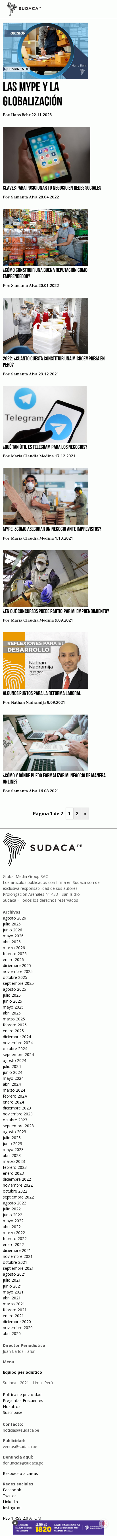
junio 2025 (12, 1001)
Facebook (12, 1489)
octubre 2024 (15, 1048)
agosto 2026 (14, 918)
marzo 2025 (14, 1019)
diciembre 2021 (17, 1250)
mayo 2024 (13, 1078)
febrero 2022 (15, 1238)
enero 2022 (13, 1244)
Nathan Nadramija (28, 702)
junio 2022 (12, 1214)
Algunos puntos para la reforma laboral (42, 693)
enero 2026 (13, 959)
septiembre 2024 (18, 1054)
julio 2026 (12, 924)
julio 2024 (12, 1066)
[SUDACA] (24, 10)
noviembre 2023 (18, 1114)
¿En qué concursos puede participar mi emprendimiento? (56, 612)
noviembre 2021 (18, 1256)
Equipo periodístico (22, 1372)
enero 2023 (13, 1173)
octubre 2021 (15, 1262)
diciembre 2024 (17, 1036)
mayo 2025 (13, 1007)
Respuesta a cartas (20, 1473)
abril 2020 (12, 1333)
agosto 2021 (14, 1274)
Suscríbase (12, 1412)
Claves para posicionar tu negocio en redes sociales (52, 188)
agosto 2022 (14, 1203)
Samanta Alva (24, 197)
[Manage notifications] (103, 1523)
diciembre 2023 (17, 1108)
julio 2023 (12, 1137)
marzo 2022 (14, 1232)
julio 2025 (12, 995)
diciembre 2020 (17, 1321)
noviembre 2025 (18, 971)
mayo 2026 (13, 935)
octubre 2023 (15, 1119)
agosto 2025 (14, 989)
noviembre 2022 (18, 1185)
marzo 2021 (14, 1303)
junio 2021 (12, 1286)
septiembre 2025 (18, 983)
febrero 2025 (15, 1024)
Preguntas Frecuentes (23, 1400)
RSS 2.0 (21, 1518)
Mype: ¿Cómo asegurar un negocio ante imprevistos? (52, 529)
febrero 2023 (15, 1167)
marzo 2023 (14, 1161)
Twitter (9, 1495)
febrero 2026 (15, 953)
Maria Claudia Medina (32, 456)
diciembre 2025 (17, 965)
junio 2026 (12, 930)
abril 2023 (12, 1155)
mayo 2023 (13, 1149)
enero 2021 (13, 1315)
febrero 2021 (15, 1309)
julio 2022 (12, 1209)
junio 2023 (12, 1143)
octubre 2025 (15, 977)
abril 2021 (12, 1298)
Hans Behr (20, 115)
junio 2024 (12, 1072)
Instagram (12, 1507)
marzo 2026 (14, 947)
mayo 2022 (13, 1220)
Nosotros (11, 1406)
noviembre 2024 (18, 1042)
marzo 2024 (14, 1090)
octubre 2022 (15, 1191)
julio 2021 (12, 1280)
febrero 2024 (15, 1096)
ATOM (35, 1518)
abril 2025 (12, 1013)
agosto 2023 (14, 1131)
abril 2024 (12, 1084)
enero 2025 (13, 1030)
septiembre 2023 (18, 1125)
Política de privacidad (22, 1394)
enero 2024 (13, 1102)
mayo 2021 (13, 1292)
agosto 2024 (14, 1060)
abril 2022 (12, 1226)
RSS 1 (8, 1518)
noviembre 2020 (18, 1327)
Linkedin (10, 1501)
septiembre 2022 (18, 1197)
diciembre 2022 (17, 1179)
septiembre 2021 (18, 1268)
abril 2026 (12, 941)
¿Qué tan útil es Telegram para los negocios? (45, 447)
